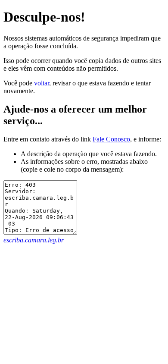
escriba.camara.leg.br (33, 240)
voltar (41, 83)
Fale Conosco (111, 139)
